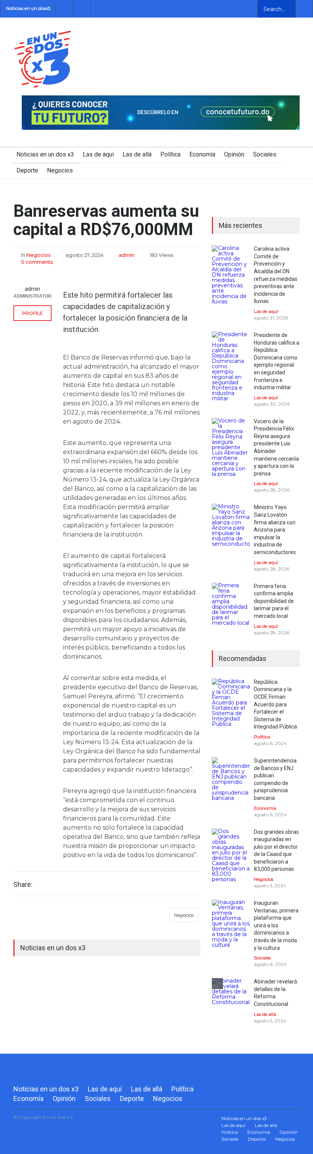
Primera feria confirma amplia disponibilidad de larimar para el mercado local (274, 601)
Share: (22, 884)
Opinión (234, 154)
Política (170, 154)
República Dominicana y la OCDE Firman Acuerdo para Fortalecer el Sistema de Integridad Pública (275, 704)
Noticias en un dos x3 (45, 154)
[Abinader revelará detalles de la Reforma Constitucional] (231, 997)
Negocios (60, 170)
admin (126, 255)
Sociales (264, 154)
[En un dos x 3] (42, 80)
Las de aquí (98, 154)
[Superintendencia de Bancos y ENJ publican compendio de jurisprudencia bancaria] (231, 779)
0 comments (37, 262)
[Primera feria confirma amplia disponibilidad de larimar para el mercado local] (231, 604)
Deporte (27, 170)
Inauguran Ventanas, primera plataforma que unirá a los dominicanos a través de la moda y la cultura (276, 925)
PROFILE (32, 313)
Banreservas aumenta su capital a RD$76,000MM (106, 220)
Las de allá (137, 154)
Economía (202, 154)
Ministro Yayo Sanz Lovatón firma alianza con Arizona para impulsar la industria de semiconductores (275, 529)
